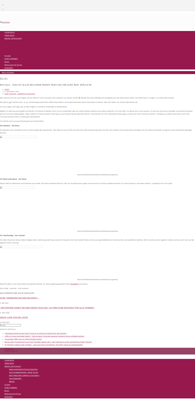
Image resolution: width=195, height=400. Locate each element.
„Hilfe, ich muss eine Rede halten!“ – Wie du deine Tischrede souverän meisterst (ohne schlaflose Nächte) (44, 336)
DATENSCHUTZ (9, 350)
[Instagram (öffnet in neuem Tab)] (6, 9)
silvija (7, 89)
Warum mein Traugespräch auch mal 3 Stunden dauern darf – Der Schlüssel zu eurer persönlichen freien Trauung (48, 342)
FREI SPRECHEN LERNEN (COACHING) (24, 375)
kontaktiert (74, 284)
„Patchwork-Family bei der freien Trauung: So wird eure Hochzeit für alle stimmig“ (47, 308)
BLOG (7, 391)
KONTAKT (9, 397)
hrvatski (7, 385)
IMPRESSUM (8, 348)
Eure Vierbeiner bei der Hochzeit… (19, 298)
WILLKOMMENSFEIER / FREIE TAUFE (23, 372)
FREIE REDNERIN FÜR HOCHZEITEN (23, 369)
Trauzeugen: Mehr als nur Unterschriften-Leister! (23, 339)
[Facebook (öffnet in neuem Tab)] (6, 4)
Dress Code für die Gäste (14, 317)
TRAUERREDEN (15, 379)
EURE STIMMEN (11, 388)
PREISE (12, 382)
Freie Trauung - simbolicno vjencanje (20, 94)
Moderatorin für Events (13, 394)
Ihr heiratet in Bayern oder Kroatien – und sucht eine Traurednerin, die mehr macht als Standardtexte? (44, 345)
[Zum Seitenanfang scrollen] (0, 356)
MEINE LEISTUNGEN (13, 366)
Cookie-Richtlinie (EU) (11, 351)
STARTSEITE (9, 360)
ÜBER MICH (9, 363)
